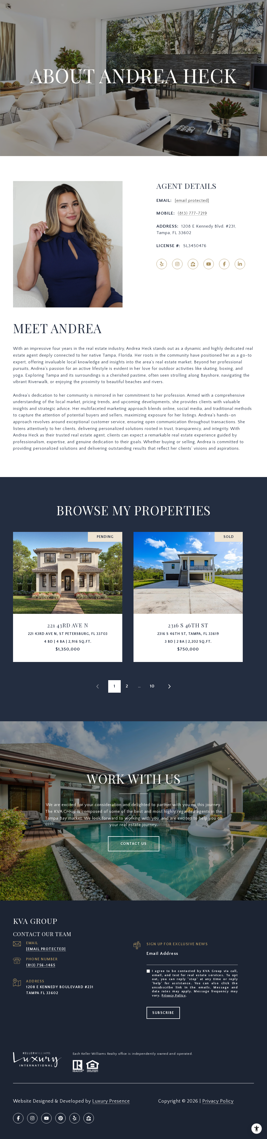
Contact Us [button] (133, 844)
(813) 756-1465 (40, 965)
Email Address (162, 953)
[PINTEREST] (60, 1118)
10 (152, 686)
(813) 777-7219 (192, 213)
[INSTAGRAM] (177, 264)
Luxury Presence (111, 1101)
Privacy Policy (174, 995)
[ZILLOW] (193, 264)
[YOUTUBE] (208, 264)
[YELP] (161, 264)
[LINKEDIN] (240, 264)
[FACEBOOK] (224, 264)
